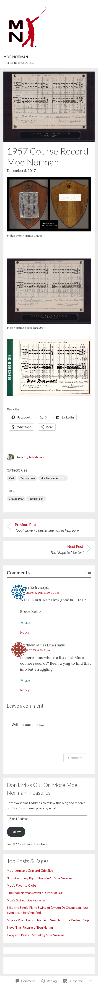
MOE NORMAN (15, 57)
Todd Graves (36, 457)
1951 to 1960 (16, 498)
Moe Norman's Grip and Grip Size (30, 870)
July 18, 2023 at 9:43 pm (35, 650)
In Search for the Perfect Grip (67, 920)
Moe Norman (27, 478)
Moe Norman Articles (53, 478)
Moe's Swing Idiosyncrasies (26, 900)
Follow (16, 832)
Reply (24, 632)
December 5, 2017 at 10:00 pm (39, 592)
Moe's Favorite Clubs (21, 885)
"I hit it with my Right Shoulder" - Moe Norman (39, 878)
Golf (11, 478)
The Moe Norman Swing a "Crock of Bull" (35, 893)
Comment (75, 758)
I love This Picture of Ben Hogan (30, 927)
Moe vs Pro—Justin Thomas (26, 920)
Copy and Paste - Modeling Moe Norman (35, 935)
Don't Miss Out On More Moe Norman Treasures (42, 788)
